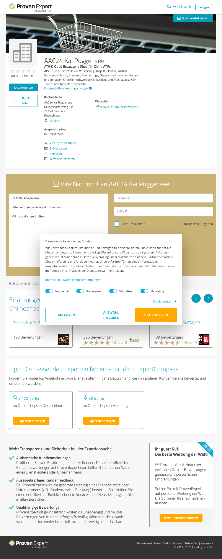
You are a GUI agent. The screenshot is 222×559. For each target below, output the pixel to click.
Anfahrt (55, 120)
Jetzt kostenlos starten (181, 517)
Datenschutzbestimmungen (82, 280)
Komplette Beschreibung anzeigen (66, 88)
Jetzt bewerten (23, 87)
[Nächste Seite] (208, 298)
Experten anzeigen (31, 420)
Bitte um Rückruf (133, 224)
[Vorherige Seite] (196, 298)
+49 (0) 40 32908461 (64, 143)
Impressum (53, 280)
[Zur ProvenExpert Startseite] (30, 8)
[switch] (80, 291)
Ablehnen (66, 314)
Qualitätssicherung (173, 543)
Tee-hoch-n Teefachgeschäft (36, 322)
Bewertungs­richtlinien (149, 543)
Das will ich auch (179, 6)
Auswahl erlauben (111, 315)
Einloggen (204, 7)
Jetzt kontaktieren (195, 17)
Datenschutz (192, 543)
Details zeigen (162, 301)
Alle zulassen (155, 314)
